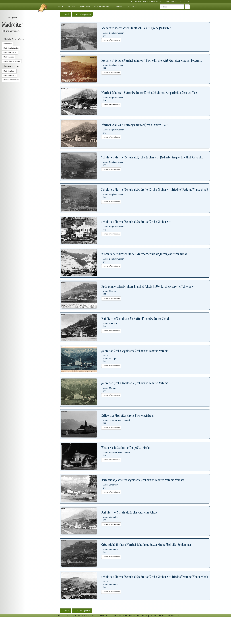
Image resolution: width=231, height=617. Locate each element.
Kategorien (84, 6)
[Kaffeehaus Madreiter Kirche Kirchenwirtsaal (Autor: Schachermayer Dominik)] (81, 424)
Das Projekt (136, 2)
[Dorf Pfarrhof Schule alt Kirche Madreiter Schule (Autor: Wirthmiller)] (81, 521)
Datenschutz (176, 2)
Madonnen (7, 44)
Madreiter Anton (9, 75)
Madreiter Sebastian (11, 80)
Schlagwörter (101, 6)
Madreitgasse (8, 57)
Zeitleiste (131, 6)
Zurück (66, 14)
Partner (146, 2)
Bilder (71, 6)
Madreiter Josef (9, 71)
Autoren (117, 6)
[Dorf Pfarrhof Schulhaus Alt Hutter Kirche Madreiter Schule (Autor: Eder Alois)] (81, 327)
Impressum (164, 2)
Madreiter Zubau (9, 52)
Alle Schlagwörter (83, 14)
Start (61, 6)
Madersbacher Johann (11, 61)
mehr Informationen (112, 40)
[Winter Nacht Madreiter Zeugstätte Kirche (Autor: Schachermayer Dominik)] (81, 456)
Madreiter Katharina (11, 48)
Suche (186, 2)
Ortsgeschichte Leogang (42, 8)
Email (125, 615)
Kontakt (155, 2)
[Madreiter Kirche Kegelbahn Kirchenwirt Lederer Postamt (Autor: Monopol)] (81, 359)
